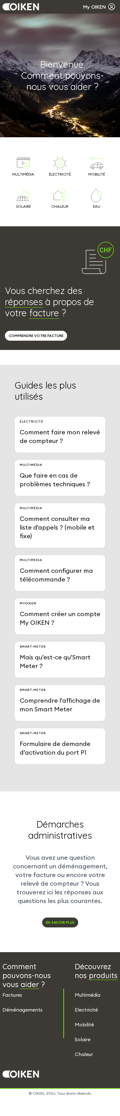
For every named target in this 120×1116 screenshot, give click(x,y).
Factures (12, 995)
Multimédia (87, 995)
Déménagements (22, 1010)
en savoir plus (60, 922)
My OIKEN (94, 7)
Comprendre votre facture (36, 335)
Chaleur (84, 1054)
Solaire (82, 1039)
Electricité (86, 1010)
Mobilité (84, 1024)
